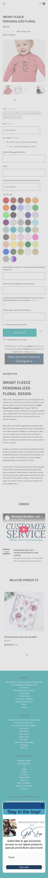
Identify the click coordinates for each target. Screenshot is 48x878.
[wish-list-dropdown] (41, 331)
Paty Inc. (24, 780)
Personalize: (11, 138)
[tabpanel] (8, 90)
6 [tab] (30, 100)
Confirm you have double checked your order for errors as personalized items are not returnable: (23, 299)
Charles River (24, 777)
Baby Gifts (24, 731)
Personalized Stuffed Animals (24, 725)
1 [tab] (14, 100)
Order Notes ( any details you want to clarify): (19, 284)
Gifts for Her (24, 728)
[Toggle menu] (3, 3)
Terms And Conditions (24, 699)
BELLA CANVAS (24, 783)
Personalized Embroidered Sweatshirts (24, 720)
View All (24, 788)
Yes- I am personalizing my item (22, 146)
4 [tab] (24, 100)
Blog (24, 704)
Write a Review (9, 34)
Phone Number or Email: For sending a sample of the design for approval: (24, 268)
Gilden (24, 769)
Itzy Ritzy (24, 774)
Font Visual (24, 687)
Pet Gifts (24, 739)
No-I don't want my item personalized (21, 142)
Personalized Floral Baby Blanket (20, 637)
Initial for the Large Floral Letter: (14, 152)
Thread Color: (8, 194)
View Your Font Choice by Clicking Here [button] (24, 359)
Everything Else (24, 763)
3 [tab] (20, 100)
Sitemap (24, 707)
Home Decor (24, 734)
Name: (5, 166)
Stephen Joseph (24, 760)
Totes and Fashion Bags (24, 742)
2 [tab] (17, 100)
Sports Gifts (24, 736)
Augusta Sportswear (24, 786)
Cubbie (24, 772)
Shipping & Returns (24, 701)
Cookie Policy (24, 696)
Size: (8, 124)
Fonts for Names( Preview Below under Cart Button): (21, 180)
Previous (3, 90)
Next (44, 90)
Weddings (24, 745)
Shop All (24, 748)
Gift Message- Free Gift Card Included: (16, 310)
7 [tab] (33, 100)
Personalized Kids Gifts (24, 722)
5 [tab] (27, 100)
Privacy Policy (24, 693)
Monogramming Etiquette (24, 690)
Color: (9, 109)
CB (24, 766)
